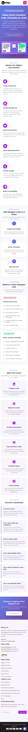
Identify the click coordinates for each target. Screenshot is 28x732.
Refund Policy (5, 673)
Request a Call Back (6, 668)
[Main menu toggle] (25, 2)
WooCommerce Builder (7, 687)
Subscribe (22, 712)
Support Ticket (5, 662)
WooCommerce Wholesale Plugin (10, 690)
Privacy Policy (5, 671)
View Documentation (14, 35)
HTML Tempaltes (6, 696)
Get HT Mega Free (14, 613)
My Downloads (5, 682)
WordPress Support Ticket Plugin (10, 693)
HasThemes (18, 724)
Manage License (5, 685)
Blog (2, 698)
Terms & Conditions (6, 676)
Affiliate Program (6, 665)
